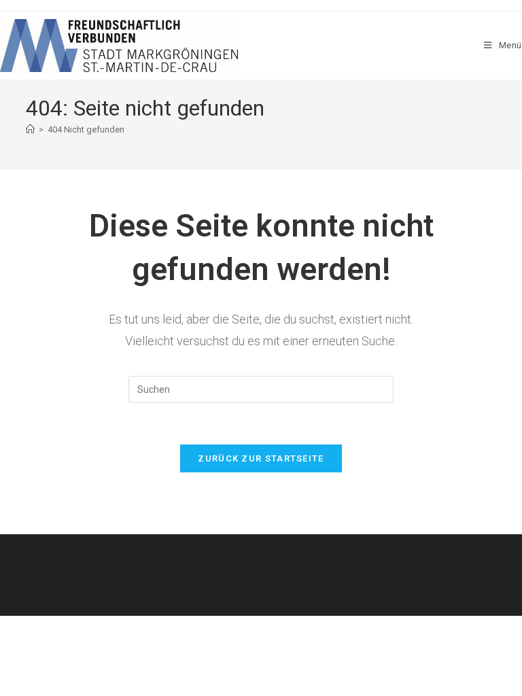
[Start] (30, 129)
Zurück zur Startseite (261, 458)
